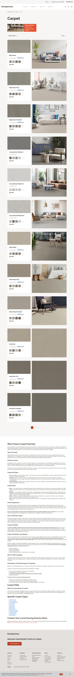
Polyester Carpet (12, 612)
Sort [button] (63, 35)
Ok (61, 674)
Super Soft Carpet (13, 613)
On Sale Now (9, 663)
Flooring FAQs (22, 658)
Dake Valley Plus (14, 279)
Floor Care (9, 662)
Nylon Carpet (12, 606)
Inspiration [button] (33, 6)
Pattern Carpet (12, 608)
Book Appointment (15, 643)
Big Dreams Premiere (15, 120)
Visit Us (47, 1)
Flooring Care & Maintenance (35, 661)
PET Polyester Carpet (13, 611)
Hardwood (9, 656)
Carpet (8, 658)
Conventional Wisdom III (16, 215)
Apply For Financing (60, 660)
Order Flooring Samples (61, 656)
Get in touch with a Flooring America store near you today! (23, 622)
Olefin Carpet (12, 607)
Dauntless (12, 344)
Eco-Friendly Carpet (13, 602)
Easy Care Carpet (12, 601)
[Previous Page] (29, 427)
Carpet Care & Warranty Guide (36, 656)
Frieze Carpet (12, 603)
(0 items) (71, 6)
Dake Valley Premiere (15, 312)
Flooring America (10, 11)
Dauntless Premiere (15, 408)
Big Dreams (12, 55)
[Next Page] (45, 427)
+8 (22, 61)
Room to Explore (47, 656)
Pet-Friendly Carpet (13, 610)
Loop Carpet (11, 604)
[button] (65, 7)
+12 (22, 253)
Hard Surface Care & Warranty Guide (35, 658)
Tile (8, 661)
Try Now (27, 30)
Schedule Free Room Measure (60, 659)
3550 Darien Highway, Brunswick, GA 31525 (21, 666)
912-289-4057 (69, 1)
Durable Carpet (12, 599)
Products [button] (25, 6)
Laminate (9, 659)
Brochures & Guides (23, 659)
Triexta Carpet (12, 615)
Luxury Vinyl (9, 655)
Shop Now (11, 64)
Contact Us (50, 6)
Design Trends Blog (23, 656)
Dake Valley (12, 247)
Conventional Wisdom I (16, 152)
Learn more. (41, 674)
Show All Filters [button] (12, 35)
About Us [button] (42, 6)
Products (16, 11)
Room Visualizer (22, 655)
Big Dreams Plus (14, 87)
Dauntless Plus (13, 376)
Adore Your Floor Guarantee (47, 660)
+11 (22, 189)
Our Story (46, 655)
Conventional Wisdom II (16, 184)
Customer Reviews (48, 658)
